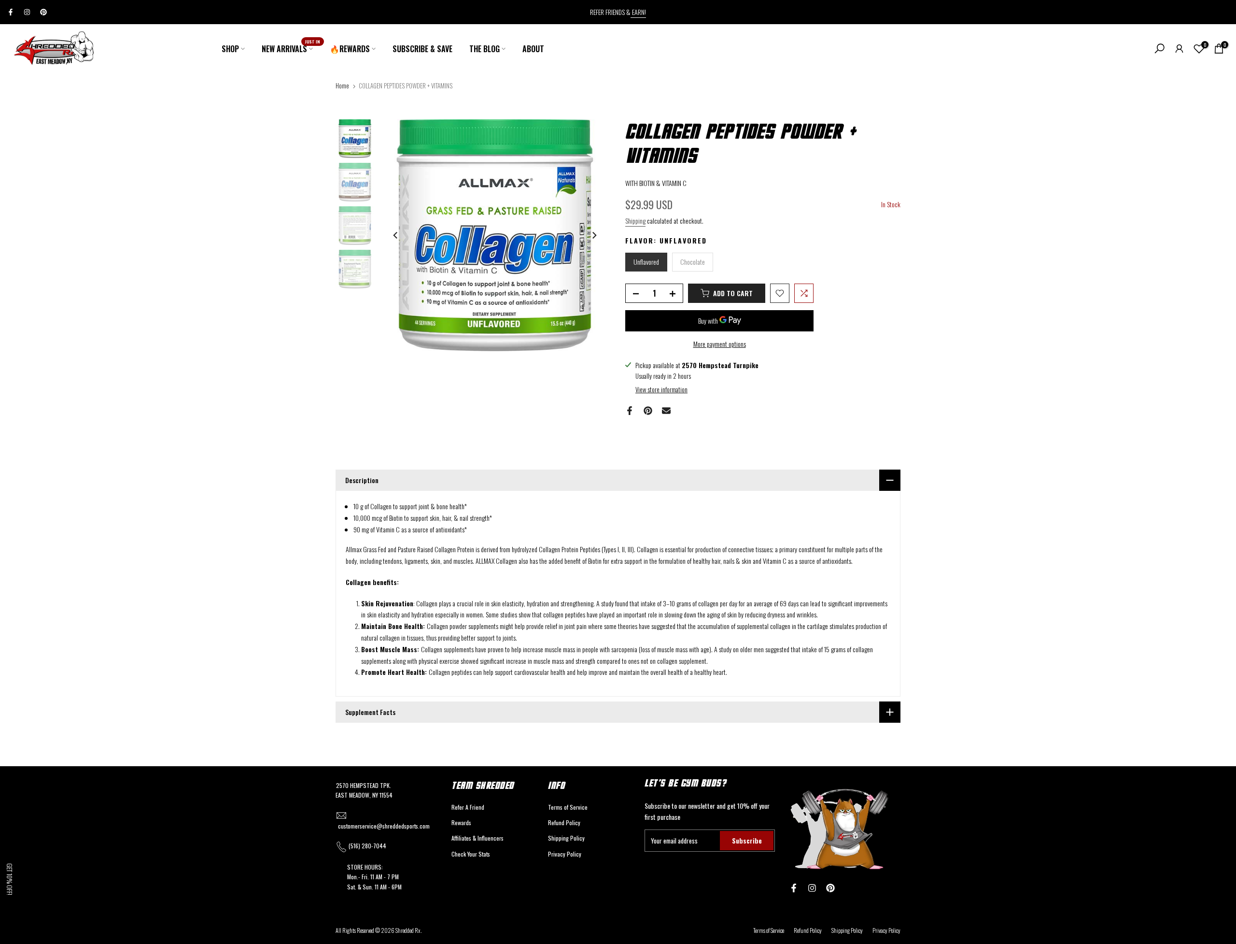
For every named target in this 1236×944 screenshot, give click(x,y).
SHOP (230, 49)
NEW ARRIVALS (291, 49)
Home (342, 85)
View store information (661, 389)
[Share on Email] (666, 410)
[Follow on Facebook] (10, 12)
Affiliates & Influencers (477, 838)
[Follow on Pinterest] (43, 12)
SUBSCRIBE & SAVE (422, 49)
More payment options (719, 344)
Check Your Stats (470, 854)
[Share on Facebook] (629, 410)
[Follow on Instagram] (27, 12)
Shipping (635, 220)
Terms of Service (568, 807)
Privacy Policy (564, 854)
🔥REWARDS (350, 49)
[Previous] (396, 235)
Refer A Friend (467, 807)
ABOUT (533, 49)
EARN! (638, 12)
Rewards (461, 822)
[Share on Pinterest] (648, 410)
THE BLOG (484, 49)
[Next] (594, 235)
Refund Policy (564, 822)
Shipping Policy (566, 838)
